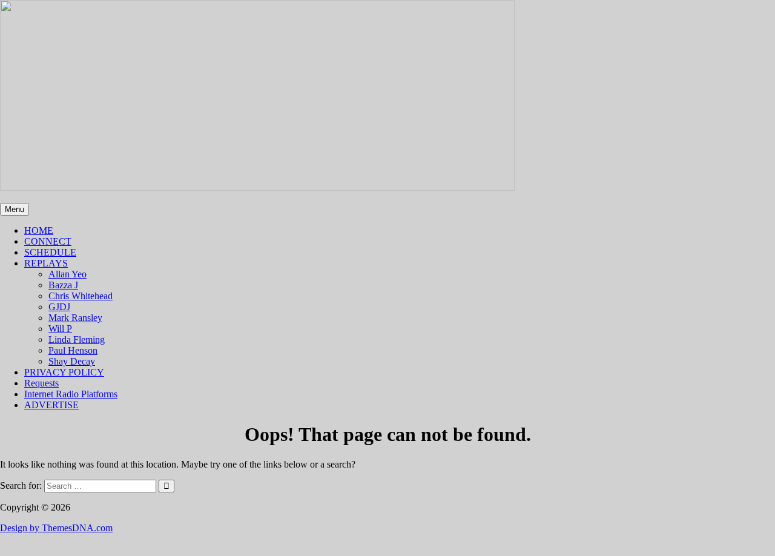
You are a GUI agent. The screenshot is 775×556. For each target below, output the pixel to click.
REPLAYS (46, 263)
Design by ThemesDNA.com (56, 528)
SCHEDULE (50, 252)
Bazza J (63, 285)
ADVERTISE (51, 405)
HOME (38, 230)
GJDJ (59, 307)
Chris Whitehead (80, 296)
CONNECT (47, 241)
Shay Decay (71, 361)
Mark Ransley (75, 318)
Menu (14, 209)
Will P (60, 328)
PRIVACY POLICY (64, 372)
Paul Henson (72, 350)
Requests (41, 383)
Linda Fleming (76, 339)
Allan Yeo (67, 274)
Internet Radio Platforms (70, 394)
